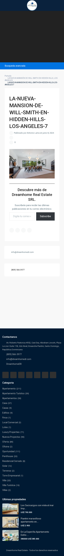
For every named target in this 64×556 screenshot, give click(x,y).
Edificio (5, 413)
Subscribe (45, 216)
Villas (4, 490)
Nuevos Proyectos (11, 437)
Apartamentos (9, 398)
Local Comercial (10, 422)
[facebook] (5, 375)
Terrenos (6, 470)
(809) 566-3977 (18, 270)
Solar (4, 466)
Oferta (5, 441)
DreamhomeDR (14, 364)
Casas (5, 408)
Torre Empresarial (11, 475)
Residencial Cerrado (12, 461)
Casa (4, 403)
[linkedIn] (29, 375)
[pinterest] (37, 375)
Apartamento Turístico (13, 393)
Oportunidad (8, 451)
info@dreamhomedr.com (18, 359)
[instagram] (53, 375)
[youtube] (45, 375)
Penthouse (7, 456)
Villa (4, 480)
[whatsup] (13, 375)
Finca (4, 417)
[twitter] (21, 375)
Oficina (5, 446)
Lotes (5, 427)
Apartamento (9, 388)
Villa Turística (8, 485)
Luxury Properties (11, 432)
